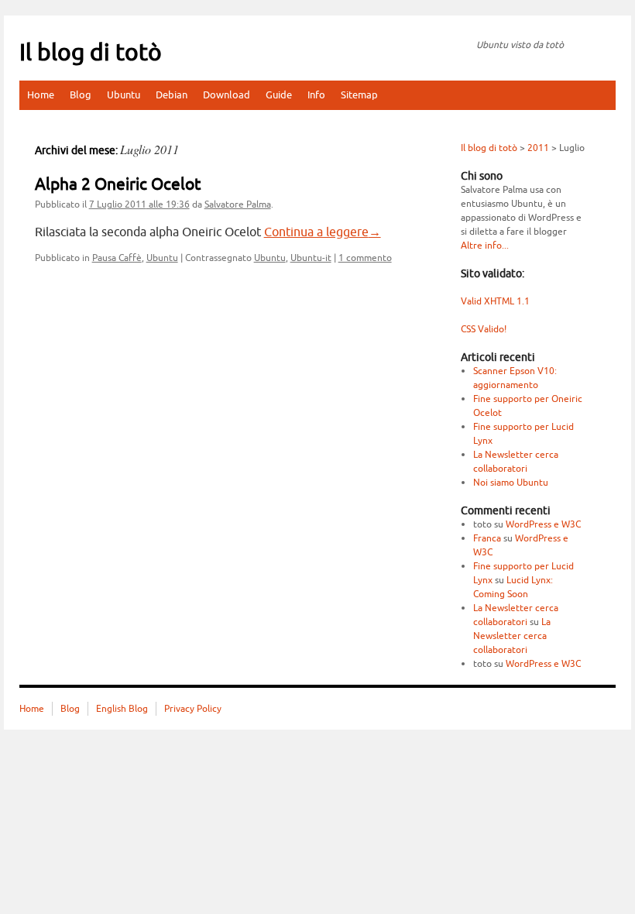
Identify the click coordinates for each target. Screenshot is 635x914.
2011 (538, 148)
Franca (487, 538)
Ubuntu (123, 94)
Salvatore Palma (237, 204)
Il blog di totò (90, 52)
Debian (171, 94)
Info (316, 94)
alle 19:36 (139, 204)
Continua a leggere (322, 232)
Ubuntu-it (310, 258)
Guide (279, 94)
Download (226, 94)
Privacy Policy (192, 709)
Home (40, 94)
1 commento (365, 258)
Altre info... (485, 245)
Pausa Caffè (117, 258)
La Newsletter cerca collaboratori (512, 636)
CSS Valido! (483, 329)
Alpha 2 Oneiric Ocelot (118, 184)
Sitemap (359, 94)
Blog (80, 94)
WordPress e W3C (543, 524)
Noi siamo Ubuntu (510, 482)
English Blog (122, 709)
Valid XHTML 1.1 (495, 301)
